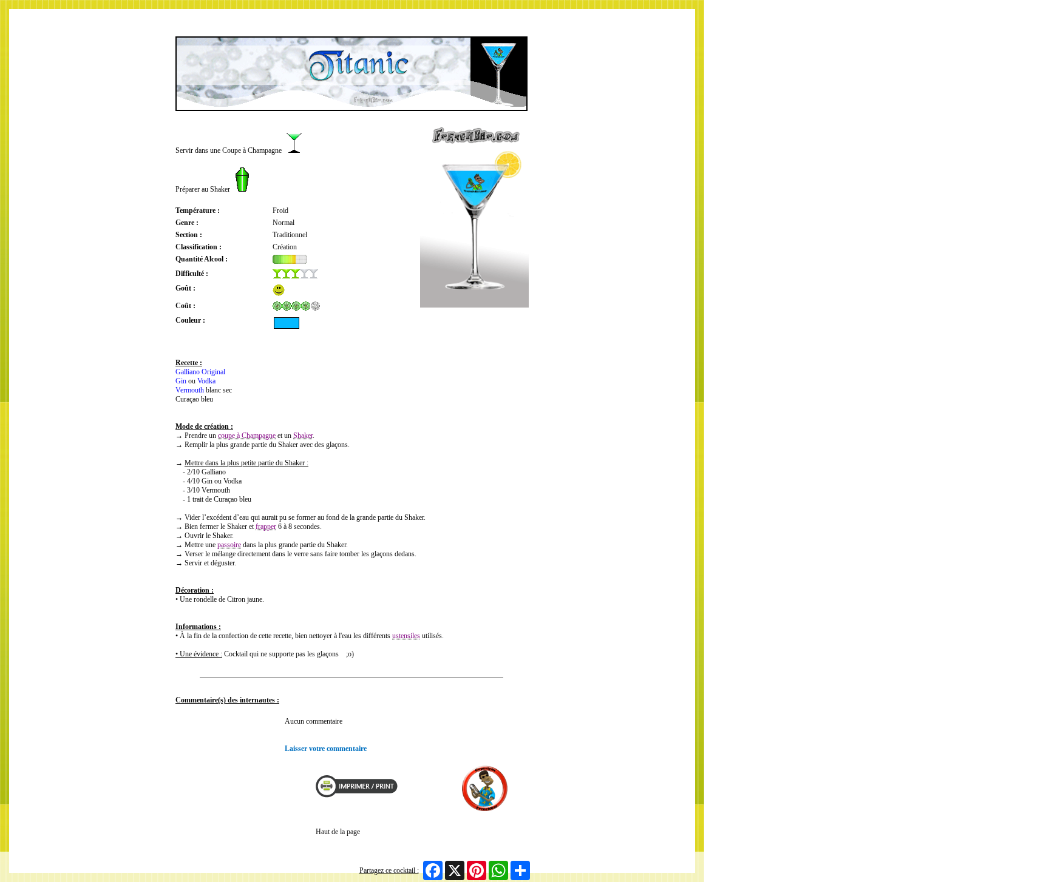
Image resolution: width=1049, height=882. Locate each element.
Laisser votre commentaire (326, 748)
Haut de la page (338, 831)
